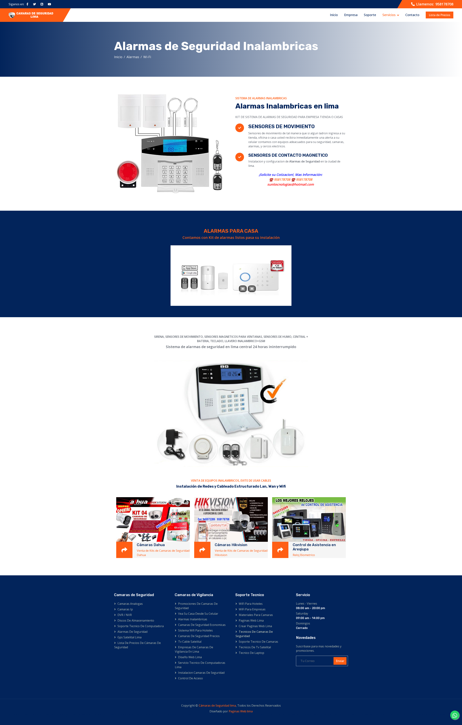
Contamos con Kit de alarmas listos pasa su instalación (231, 237)
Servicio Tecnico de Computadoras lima (200, 665)
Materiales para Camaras (256, 615)
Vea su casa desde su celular (198, 614)
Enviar (340, 661)
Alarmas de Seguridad (132, 632)
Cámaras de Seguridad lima (217, 705)
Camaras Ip (125, 609)
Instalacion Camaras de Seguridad (201, 673)
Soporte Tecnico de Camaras (258, 642)
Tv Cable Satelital (189, 642)
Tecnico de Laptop (251, 653)
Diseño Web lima (190, 657)
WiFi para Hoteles (251, 604)
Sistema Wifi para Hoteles (195, 630)
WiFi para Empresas (252, 609)
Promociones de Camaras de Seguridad (196, 606)
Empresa (351, 15)
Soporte (370, 15)
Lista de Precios (439, 15)
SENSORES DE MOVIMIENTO (281, 126)
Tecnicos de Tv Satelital (255, 647)
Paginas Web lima (251, 620)
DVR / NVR (124, 615)
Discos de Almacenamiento (135, 620)
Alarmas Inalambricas (192, 619)
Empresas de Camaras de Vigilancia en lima (194, 649)
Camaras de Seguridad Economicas (202, 625)
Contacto (412, 15)
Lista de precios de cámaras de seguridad (137, 645)
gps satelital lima (129, 637)
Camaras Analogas (130, 604)
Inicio (334, 15)
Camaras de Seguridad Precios (199, 636)
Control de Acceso (190, 678)
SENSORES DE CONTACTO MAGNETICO (288, 155)
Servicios (389, 15)
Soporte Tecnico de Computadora (140, 626)
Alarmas (133, 57)
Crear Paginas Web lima (255, 626)
